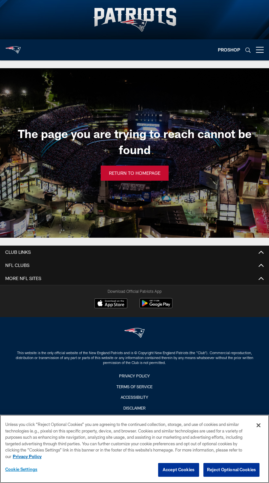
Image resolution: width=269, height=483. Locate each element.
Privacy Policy (134, 375)
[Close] (258, 425)
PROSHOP (229, 49)
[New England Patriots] (134, 333)
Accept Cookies (179, 469)
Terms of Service (134, 386)
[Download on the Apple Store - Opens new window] (111, 304)
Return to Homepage (134, 173)
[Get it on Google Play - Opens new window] (156, 306)
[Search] (248, 50)
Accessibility (134, 397)
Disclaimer (134, 408)
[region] (134, 449)
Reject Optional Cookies (231, 469)
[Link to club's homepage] (13, 47)
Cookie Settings (21, 469)
